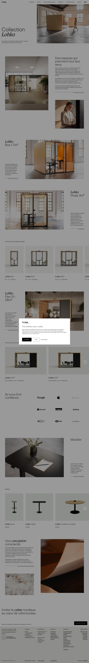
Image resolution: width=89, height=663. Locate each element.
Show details (44, 339)
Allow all (26, 339)
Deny (36, 339)
